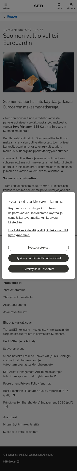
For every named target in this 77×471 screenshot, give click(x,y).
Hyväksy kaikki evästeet (38, 269)
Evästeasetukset (39, 247)
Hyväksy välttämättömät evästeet (38, 258)
